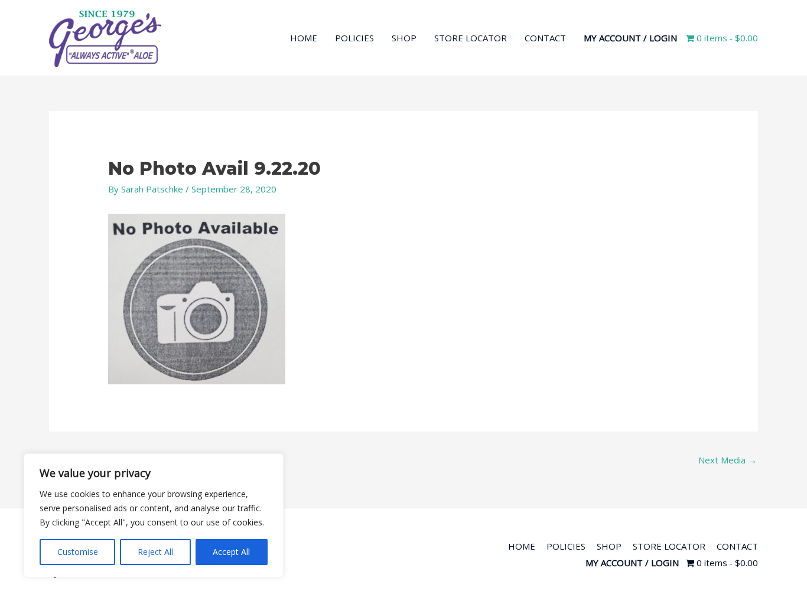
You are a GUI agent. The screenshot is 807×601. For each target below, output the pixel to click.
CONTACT (545, 38)
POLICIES (354, 38)
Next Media (727, 460)
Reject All (155, 551)
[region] (154, 515)
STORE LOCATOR (470, 38)
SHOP (404, 38)
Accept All (231, 551)
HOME (303, 38)
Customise (77, 551)
